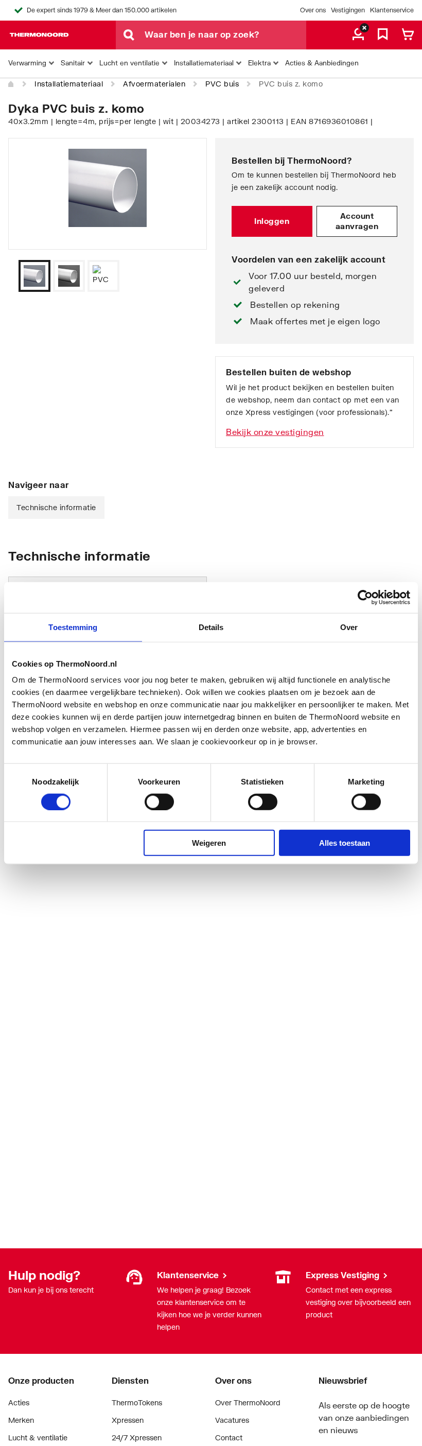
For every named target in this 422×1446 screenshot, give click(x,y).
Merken (21, 1420)
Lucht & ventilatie (37, 1437)
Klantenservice (392, 10)
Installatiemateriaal (68, 83)
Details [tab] (211, 626)
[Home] (11, 84)
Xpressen (128, 1420)
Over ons (313, 10)
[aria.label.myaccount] (358, 35)
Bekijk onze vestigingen (275, 432)
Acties (18, 1402)
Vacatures (232, 1420)
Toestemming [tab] (72, 626)
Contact (228, 1437)
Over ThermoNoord (247, 1402)
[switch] (159, 801)
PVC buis (222, 83)
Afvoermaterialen (154, 83)
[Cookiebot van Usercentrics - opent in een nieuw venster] (365, 597)
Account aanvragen (357, 221)
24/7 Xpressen (137, 1437)
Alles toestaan (344, 843)
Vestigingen (348, 10)
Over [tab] (349, 626)
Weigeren (209, 843)
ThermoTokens (137, 1402)
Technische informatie (56, 507)
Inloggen (271, 220)
